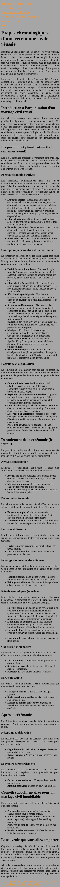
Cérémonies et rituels (11, 8)
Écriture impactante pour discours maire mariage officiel (28, 881)
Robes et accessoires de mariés (16, 3)
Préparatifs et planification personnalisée (20, 16)
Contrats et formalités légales (15, 12)
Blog (3, 25)
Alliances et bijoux (10, 21)
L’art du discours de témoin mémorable (20, 884)
